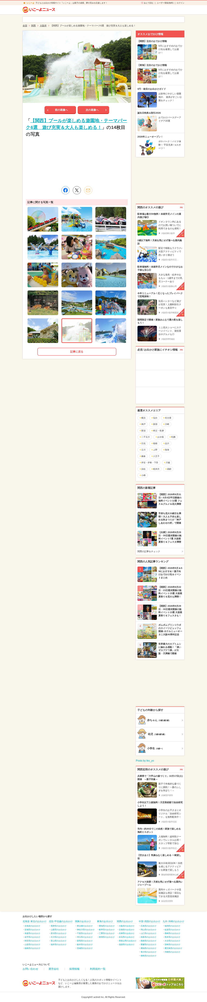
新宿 (155, 424)
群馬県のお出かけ (85, 941)
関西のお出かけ (125, 921)
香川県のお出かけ (148, 952)
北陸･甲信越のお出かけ (61, 921)
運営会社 (54, 969)
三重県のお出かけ (106, 933)
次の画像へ (92, 109)
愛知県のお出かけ (106, 926)
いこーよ (30, 3)
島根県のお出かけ (148, 941)
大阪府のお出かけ (126, 926)
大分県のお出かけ (172, 941)
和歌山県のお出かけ (127, 941)
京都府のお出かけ (126, 929)
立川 (143, 450)
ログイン (180, 3)
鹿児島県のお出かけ (173, 948)
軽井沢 (156, 469)
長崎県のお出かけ (172, 933)
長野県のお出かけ (58, 926)
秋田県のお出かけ (32, 941)
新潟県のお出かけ (58, 933)
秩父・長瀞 (158, 430)
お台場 (160, 437)
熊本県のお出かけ (172, 937)
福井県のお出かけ (58, 944)
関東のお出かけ (83, 921)
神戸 (143, 424)
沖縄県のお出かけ (172, 952)
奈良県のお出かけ (126, 937)
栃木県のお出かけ (85, 944)
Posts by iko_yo (145, 760)
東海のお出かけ (105, 921)
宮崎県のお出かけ (172, 944)
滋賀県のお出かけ (126, 944)
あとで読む (149, 3)
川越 (168, 462)
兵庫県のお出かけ (126, 933)
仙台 (155, 418)
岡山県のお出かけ (148, 929)
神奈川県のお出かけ (85, 929)
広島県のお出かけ (148, 926)
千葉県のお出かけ (85, 933)
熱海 (167, 450)
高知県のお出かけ (148, 948)
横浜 (143, 418)
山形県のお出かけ (32, 944)
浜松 (143, 469)
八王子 (156, 456)
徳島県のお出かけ (148, 956)
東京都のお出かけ (85, 926)
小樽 (143, 475)
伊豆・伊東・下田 (149, 462)
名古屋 (168, 418)
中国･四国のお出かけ (149, 921)
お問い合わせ (30, 969)
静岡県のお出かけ (106, 937)
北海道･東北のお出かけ (34, 921)
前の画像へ (61, 109)
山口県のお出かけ (148, 933)
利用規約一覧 (97, 969)
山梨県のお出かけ (58, 929)
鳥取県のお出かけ (148, 937)
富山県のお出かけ (58, 941)
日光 (143, 443)
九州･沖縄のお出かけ (173, 921)
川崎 (167, 424)
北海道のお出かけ (32, 926)
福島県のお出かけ (32, 948)
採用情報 (74, 969)
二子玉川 (145, 437)
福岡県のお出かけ (172, 926)
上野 (155, 450)
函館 (169, 469)
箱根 (155, 443)
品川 (167, 443)
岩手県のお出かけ (32, 937)
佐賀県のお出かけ (172, 929)
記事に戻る (76, 351)
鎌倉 (143, 456)
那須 (143, 430)
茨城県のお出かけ (85, 948)
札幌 (173, 437)
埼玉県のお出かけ (85, 937)
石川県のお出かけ (58, 937)
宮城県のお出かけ (32, 929)
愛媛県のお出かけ (148, 944)
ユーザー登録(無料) (165, 3)
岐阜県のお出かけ (106, 929)
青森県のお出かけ (32, 933)
